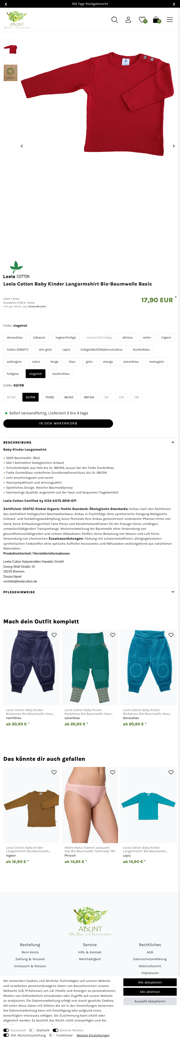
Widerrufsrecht (150, 966)
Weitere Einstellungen (93, 1035)
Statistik (42, 1030)
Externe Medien (71, 1030)
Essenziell (18, 1030)
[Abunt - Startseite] (16, 20)
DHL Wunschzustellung (28, 1035)
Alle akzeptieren (150, 982)
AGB (150, 952)
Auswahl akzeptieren (150, 1001)
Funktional (64, 1035)
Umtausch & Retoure (30, 966)
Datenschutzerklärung (150, 959)
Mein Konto (30, 952)
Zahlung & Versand (30, 959)
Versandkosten (36, 306)
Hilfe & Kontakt (90, 952)
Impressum (150, 973)
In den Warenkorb (58, 423)
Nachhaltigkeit (90, 959)
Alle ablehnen (150, 992)
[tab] (90, 512)
